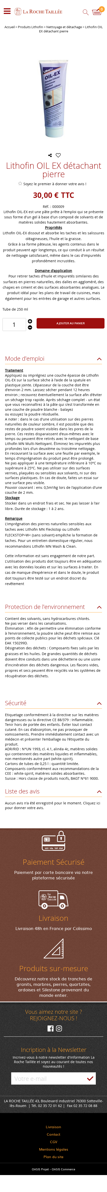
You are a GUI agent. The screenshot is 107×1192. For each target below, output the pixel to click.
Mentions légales (53, 1149)
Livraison (53, 1126)
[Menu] (7, 11)
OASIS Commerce (63, 1169)
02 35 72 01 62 (50, 1105)
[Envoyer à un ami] (50, 155)
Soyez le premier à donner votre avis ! (54, 183)
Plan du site (53, 1156)
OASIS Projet (40, 1169)
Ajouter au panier (70, 323)
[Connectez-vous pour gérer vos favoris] (58, 155)
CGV (53, 1141)
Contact (53, 1134)
